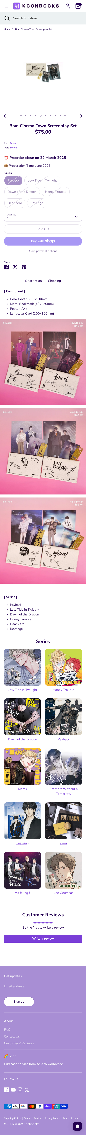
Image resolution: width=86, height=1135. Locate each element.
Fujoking (22, 843)
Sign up (19, 1001)
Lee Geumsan (64, 893)
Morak (22, 789)
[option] (43, 73)
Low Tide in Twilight (22, 690)
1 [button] (21, 115)
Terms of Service (32, 1118)
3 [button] (30, 115)
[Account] (68, 4)
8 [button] (55, 115)
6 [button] (45, 115)
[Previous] (5, 116)
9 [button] (60, 115)
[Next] (80, 116)
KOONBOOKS (31, 1124)
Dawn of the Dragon (22, 739)
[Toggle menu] (6, 6)
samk (63, 843)
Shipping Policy (12, 1118)
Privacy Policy (52, 1118)
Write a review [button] (43, 938)
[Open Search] (6, 18)
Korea (13, 143)
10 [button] (65, 115)
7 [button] (50, 115)
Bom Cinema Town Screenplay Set (33, 29)
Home (7, 29)
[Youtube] (13, 1089)
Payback (63, 739)
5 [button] (41, 116)
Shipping (54, 281)
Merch (13, 147)
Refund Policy (70, 1118)
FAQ (7, 1029)
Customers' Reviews (19, 1043)
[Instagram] (20, 1089)
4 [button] (35, 115)
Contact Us (12, 1036)
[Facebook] (6, 1089)
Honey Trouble (63, 690)
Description (33, 281)
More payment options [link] (43, 251)
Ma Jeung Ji (23, 893)
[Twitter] (26, 1089)
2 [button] (25, 115)
